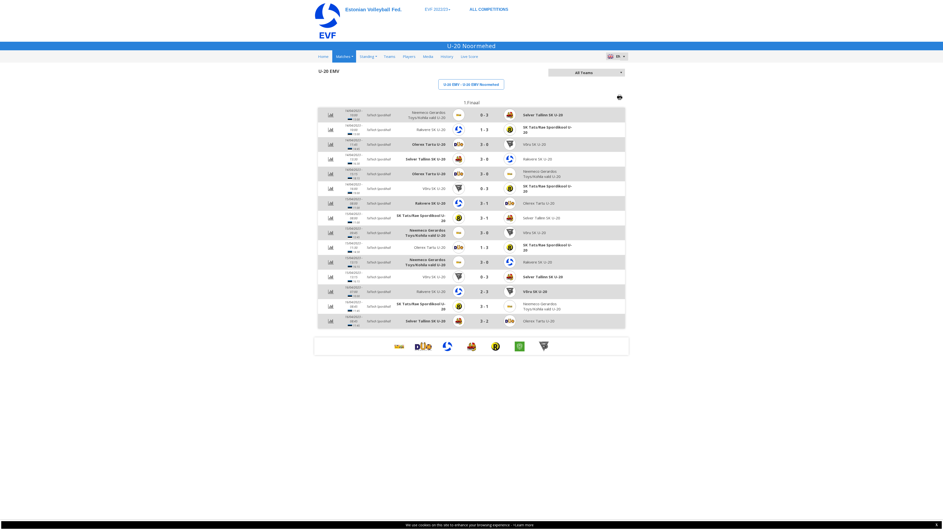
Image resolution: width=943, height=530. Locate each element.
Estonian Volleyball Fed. (373, 9)
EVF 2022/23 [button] (436, 9)
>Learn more (523, 525)
